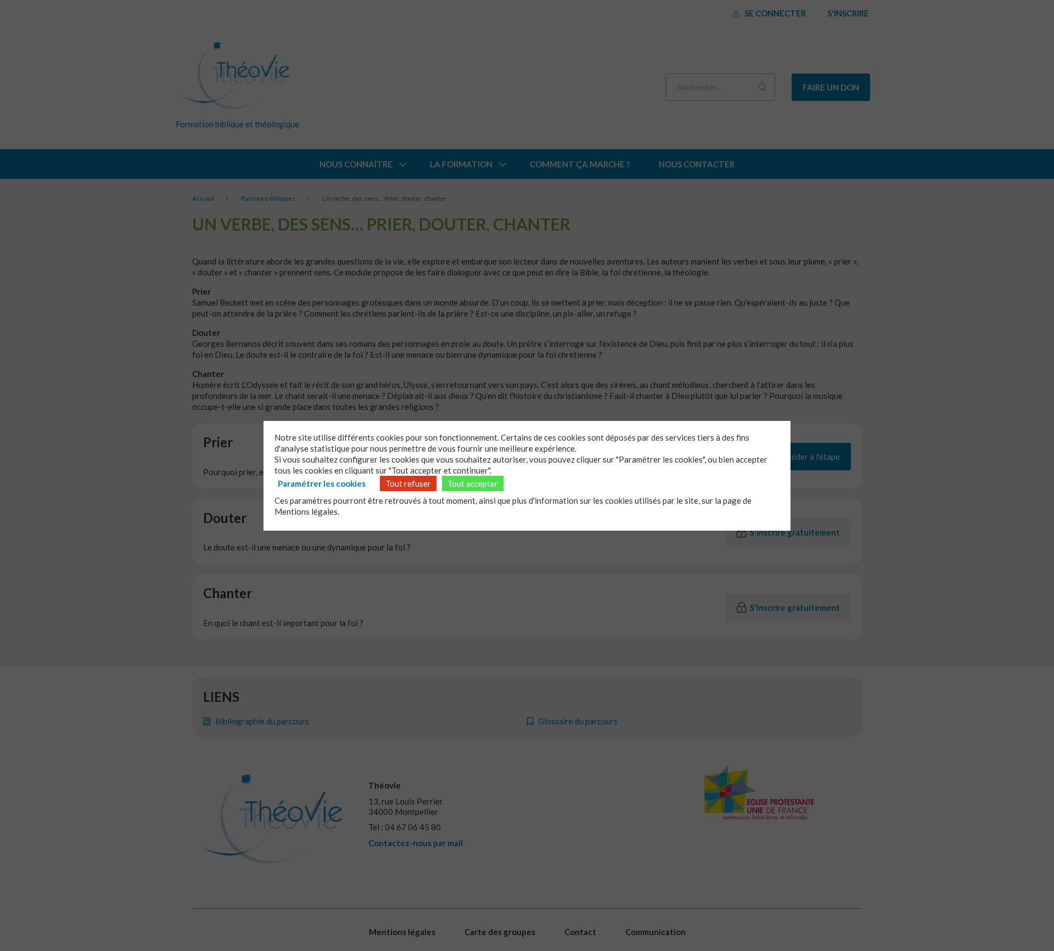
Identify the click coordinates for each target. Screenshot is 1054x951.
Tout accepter (472, 483)
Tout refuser (408, 483)
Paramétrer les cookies (322, 483)
